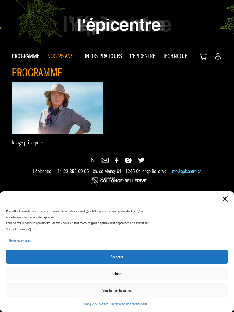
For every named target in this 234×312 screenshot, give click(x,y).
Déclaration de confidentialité (129, 304)
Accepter (117, 257)
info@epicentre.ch (186, 171)
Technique (175, 56)
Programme (25, 56)
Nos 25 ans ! (62, 56)
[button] (225, 199)
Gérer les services (20, 240)
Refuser (117, 273)
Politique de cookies (95, 304)
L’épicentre (142, 56)
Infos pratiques (103, 56)
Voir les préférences (117, 290)
